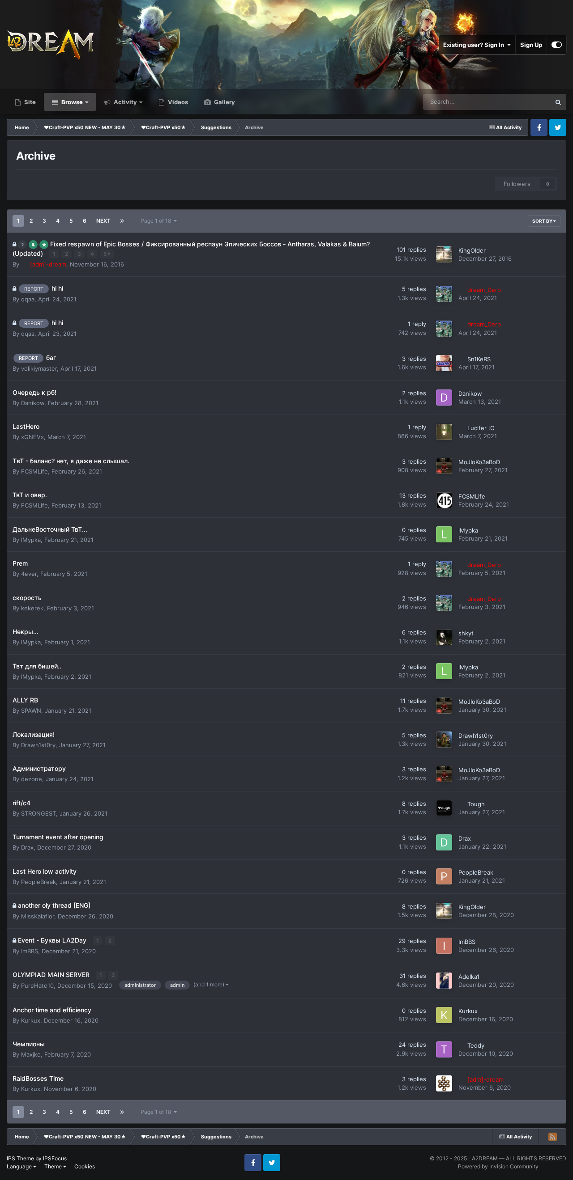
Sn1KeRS (479, 359)
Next (103, 220)
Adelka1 (468, 976)
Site (29, 102)
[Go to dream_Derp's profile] (444, 294)
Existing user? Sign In (475, 44)
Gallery (224, 102)
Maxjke (31, 1054)
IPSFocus (55, 1158)
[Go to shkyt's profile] (444, 637)
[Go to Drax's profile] (444, 842)
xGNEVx (32, 436)
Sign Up (531, 44)
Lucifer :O (481, 427)
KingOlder (472, 250)
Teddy (475, 1045)
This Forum (524, 101)
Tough (476, 804)
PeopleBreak (38, 881)
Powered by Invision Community (498, 1166)
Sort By (542, 221)
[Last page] (122, 221)
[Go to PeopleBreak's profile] (444, 876)
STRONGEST (38, 813)
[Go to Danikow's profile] (444, 397)
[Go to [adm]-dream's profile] (444, 1083)
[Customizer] (556, 44)
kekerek (32, 608)
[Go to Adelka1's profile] (444, 981)
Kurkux (30, 1020)
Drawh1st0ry (38, 745)
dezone (31, 778)
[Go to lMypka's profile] (444, 534)
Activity (124, 102)
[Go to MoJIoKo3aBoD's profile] (444, 466)
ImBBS (29, 951)
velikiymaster (39, 368)
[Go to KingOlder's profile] (444, 254)
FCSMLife (34, 471)
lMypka (31, 539)
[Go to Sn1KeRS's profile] (444, 363)
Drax (27, 847)
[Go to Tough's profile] (444, 808)
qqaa (27, 299)
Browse (71, 102)
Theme (53, 1166)
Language (20, 1166)
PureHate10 (37, 985)
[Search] (558, 102)
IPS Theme (20, 1158)
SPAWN (31, 710)
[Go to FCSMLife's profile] (444, 500)
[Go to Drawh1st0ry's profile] (444, 740)
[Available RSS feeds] (552, 1136)
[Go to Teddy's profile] (444, 1049)
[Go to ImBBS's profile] (444, 946)
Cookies (84, 1166)
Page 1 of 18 (157, 220)
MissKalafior (37, 916)
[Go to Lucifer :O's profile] (444, 432)
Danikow (32, 402)
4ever (29, 573)
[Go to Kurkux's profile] (444, 1015)
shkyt (466, 633)
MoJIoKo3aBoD (479, 461)
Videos (177, 102)
